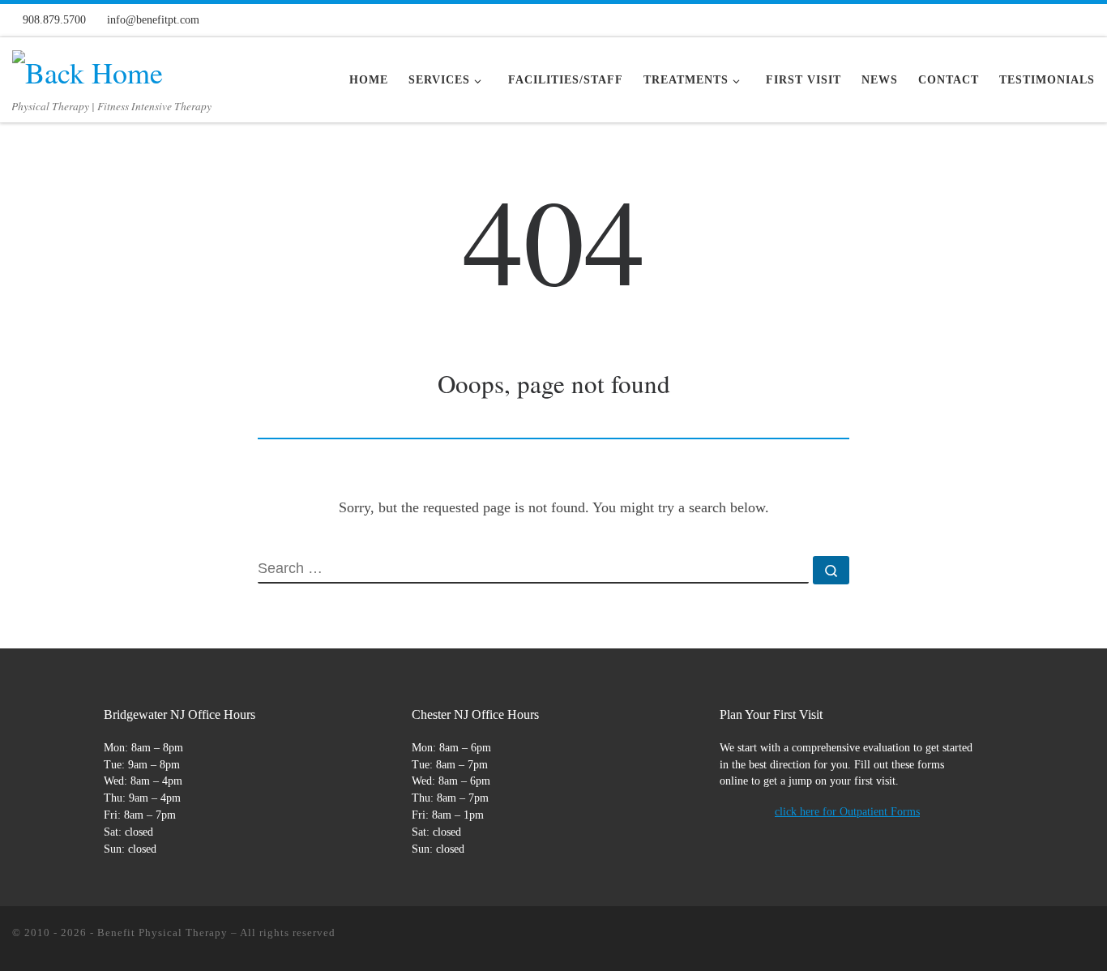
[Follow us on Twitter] (1034, 19)
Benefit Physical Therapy (162, 932)
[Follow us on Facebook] (981, 19)
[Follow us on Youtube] (1061, 19)
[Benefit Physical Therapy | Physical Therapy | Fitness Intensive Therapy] (87, 67)
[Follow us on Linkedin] (1088, 19)
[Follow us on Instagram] (1008, 19)
